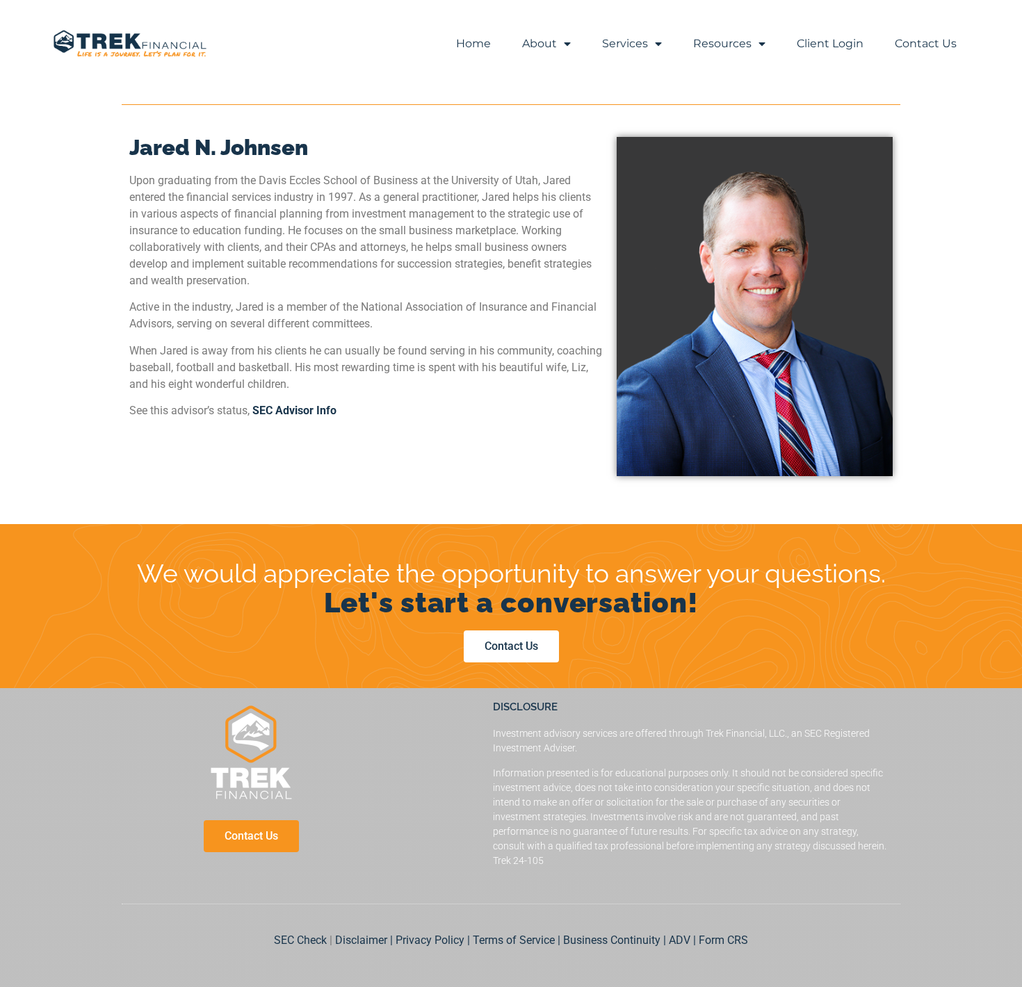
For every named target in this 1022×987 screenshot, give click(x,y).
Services (625, 43)
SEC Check (300, 940)
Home (473, 43)
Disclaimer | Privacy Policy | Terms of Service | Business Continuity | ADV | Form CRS (541, 940)
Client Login (830, 43)
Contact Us (926, 43)
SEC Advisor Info (294, 410)
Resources (722, 43)
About (539, 43)
